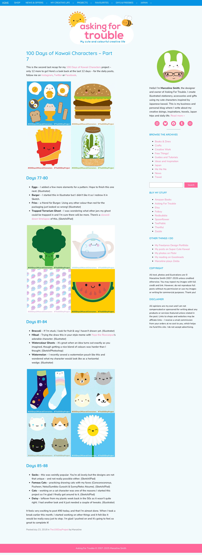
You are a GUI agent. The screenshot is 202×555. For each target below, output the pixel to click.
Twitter (58, 75)
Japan (158, 165)
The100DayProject (59, 529)
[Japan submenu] (151, 3)
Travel (158, 177)
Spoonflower (162, 219)
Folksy (158, 211)
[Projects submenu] (91, 3)
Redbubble (161, 215)
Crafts (158, 145)
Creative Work (163, 149)
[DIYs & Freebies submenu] (136, 3)
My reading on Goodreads (169, 257)
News (158, 173)
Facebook (70, 75)
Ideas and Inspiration (166, 161)
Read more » (178, 115)
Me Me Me (161, 169)
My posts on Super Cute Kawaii (172, 249)
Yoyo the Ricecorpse (103, 334)
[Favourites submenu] (112, 3)
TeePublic (160, 223)
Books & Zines (163, 141)
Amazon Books (163, 199)
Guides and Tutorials (166, 157)
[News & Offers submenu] (46, 3)
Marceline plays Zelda (167, 261)
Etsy (157, 207)
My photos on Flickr (165, 253)
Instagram (47, 75)
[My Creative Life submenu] (73, 3)
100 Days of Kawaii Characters (83, 67)
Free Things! (162, 153)
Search (191, 185)
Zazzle (158, 231)
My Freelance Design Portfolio (171, 245)
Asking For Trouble (165, 203)
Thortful (159, 227)
